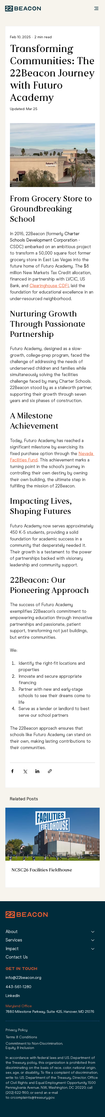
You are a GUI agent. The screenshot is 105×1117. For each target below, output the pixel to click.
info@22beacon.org (23, 977)
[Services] (93, 940)
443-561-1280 (18, 986)
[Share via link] (49, 771)
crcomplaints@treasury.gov (32, 1097)
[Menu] (90, 8)
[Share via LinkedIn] (37, 771)
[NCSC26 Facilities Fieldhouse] (52, 834)
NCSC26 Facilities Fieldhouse (41, 870)
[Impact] (93, 949)
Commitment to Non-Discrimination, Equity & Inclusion (34, 1045)
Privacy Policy (17, 1030)
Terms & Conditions (21, 1037)
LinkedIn (13, 995)
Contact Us (17, 957)
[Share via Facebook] (12, 771)
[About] (93, 931)
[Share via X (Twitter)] (24, 771)
